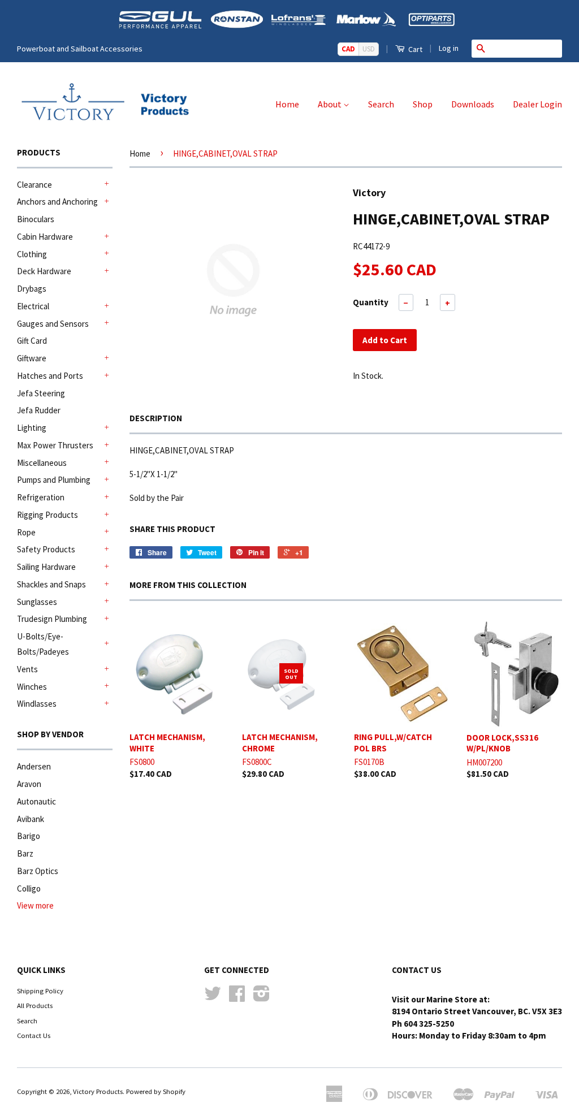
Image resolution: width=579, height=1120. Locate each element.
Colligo (29, 888)
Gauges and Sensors (53, 323)
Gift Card (32, 340)
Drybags (31, 288)
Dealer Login (537, 104)
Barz (25, 853)
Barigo (28, 836)
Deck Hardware (44, 271)
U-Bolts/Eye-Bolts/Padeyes (43, 644)
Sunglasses (37, 601)
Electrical (33, 306)
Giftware (31, 358)
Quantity (370, 302)
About (330, 104)
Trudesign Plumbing (52, 618)
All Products (35, 1005)
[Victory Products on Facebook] (236, 997)
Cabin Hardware (45, 236)
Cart (414, 49)
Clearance (34, 184)
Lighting (31, 427)
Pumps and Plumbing (53, 479)
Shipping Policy (40, 990)
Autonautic (36, 801)
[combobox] (526, 49)
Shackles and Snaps (51, 584)
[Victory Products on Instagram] (261, 997)
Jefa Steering (41, 393)
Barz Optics (37, 871)
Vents (27, 669)
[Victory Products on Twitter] (212, 997)
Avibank (30, 819)
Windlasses (37, 703)
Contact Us (33, 1035)
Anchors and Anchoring (57, 201)
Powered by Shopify (155, 1091)
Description (155, 418)
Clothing (32, 254)
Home (287, 104)
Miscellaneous (42, 462)
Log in (449, 48)
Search (381, 104)
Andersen (34, 766)
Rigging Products (47, 514)
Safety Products (46, 549)
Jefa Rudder (39, 410)
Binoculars (35, 219)
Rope (26, 532)
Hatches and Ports (50, 375)
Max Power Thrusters (55, 445)
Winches (32, 686)
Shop (423, 104)
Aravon (29, 784)
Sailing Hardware (46, 566)
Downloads (472, 104)
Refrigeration (40, 497)
